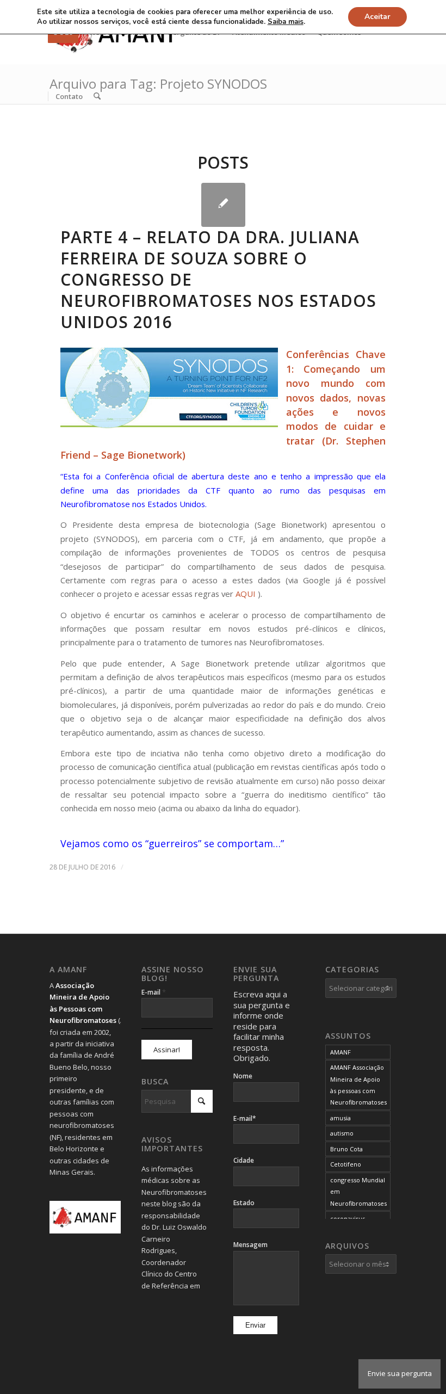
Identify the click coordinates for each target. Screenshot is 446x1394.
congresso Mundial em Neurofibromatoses (358, 1191)
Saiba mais (285, 22)
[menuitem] (68, 96)
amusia (340, 1118)
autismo (342, 1133)
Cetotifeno (345, 1164)
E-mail (153, 992)
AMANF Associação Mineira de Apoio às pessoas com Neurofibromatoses (358, 1084)
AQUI (246, 593)
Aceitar (377, 16)
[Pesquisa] (97, 96)
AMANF (340, 1052)
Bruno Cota (346, 1149)
